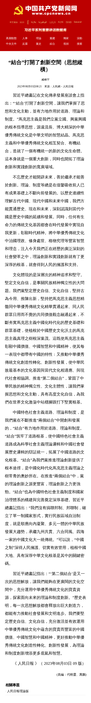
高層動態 (11, 38)
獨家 (66, 38)
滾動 (79, 38)
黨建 (52, 38)
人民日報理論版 (18, 691)
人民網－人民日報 (63, 86)
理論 (38, 38)
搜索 (79, 43)
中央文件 (11, 43)
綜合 (52, 43)
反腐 (25, 43)
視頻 (66, 43)
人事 (25, 38)
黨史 (38, 43)
